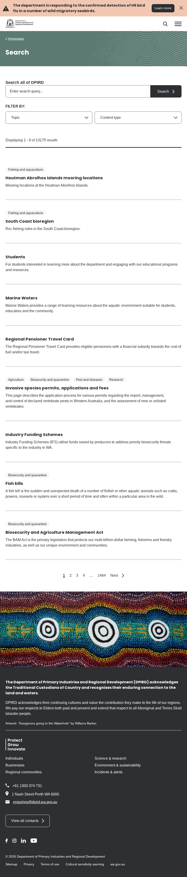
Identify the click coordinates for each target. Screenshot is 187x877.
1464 (102, 575)
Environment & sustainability (118, 765)
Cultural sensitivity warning (85, 864)
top (178, 870)
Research (116, 379)
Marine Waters (21, 298)
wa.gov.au (117, 864)
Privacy (29, 864)
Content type (110, 117)
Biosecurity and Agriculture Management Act (54, 532)
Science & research (110, 758)
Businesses (14, 765)
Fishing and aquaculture (25, 169)
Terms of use (50, 864)
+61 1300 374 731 (27, 786)
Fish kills (14, 483)
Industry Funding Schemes (34, 434)
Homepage (16, 38)
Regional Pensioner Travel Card (39, 339)
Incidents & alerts (108, 772)
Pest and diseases (89, 379)
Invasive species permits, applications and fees (57, 388)
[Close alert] (181, 8)
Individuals (14, 758)
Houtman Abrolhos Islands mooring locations (54, 178)
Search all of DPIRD (24, 82)
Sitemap (11, 864)
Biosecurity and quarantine (50, 379)
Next (117, 575)
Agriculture (16, 379)
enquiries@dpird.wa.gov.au (35, 802)
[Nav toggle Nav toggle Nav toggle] (178, 24)
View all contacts (25, 821)
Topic (15, 117)
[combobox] (93, 91)
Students (15, 257)
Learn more (163, 8)
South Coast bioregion (29, 221)
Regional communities (23, 772)
